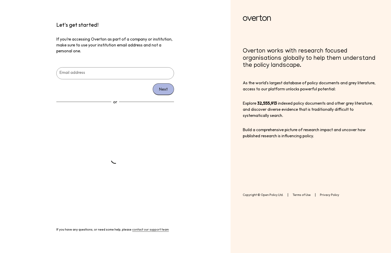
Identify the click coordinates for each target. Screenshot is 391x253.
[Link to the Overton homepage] (311, 18)
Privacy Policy (329, 195)
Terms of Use (302, 195)
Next (163, 89)
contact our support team (150, 229)
